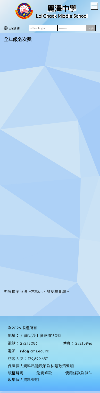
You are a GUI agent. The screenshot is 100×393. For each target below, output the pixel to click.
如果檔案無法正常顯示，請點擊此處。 (37, 291)
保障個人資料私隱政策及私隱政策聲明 (41, 366)
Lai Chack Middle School (62, 16)
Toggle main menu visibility (94, 5)
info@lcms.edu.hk (34, 351)
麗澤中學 (61, 8)
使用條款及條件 (78, 373)
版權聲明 (15, 373)
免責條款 (44, 373)
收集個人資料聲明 (23, 379)
